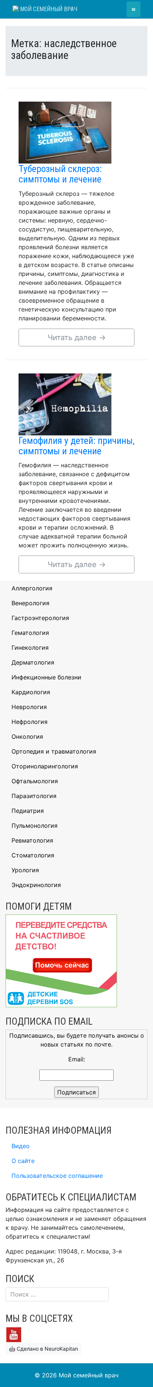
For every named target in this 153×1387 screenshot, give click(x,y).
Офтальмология (35, 781)
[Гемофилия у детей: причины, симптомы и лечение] (65, 403)
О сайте (23, 1160)
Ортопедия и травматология (54, 751)
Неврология (29, 707)
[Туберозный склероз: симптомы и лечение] (65, 132)
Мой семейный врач (48, 9)
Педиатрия (28, 810)
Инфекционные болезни (46, 677)
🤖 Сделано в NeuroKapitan (43, 1348)
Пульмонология (35, 825)
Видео (21, 1146)
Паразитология (34, 796)
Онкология (27, 736)
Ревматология (32, 840)
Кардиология (31, 692)
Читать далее (77, 337)
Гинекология (30, 647)
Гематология (30, 632)
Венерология (30, 603)
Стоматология (33, 855)
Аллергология (32, 588)
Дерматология (33, 662)
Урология (25, 870)
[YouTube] (14, 1334)
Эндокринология (36, 885)
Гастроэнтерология (40, 618)
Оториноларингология (45, 766)
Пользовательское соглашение (57, 1175)
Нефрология (30, 721)
